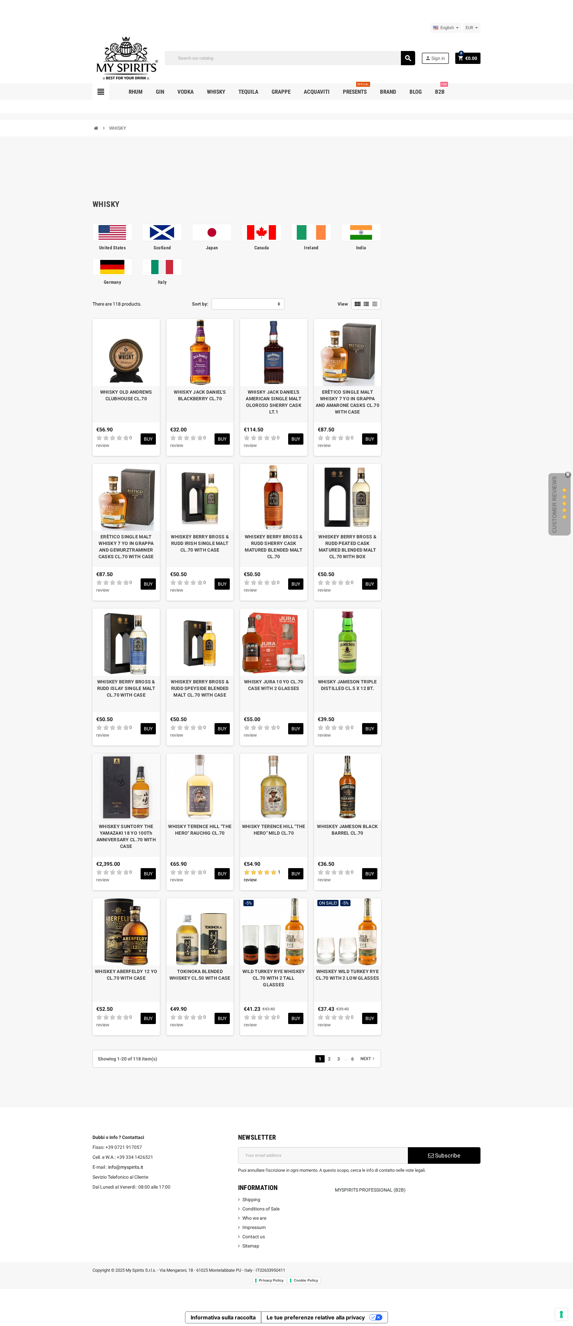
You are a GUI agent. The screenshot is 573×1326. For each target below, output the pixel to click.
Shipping (251, 1199)
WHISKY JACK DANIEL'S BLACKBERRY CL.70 (200, 395)
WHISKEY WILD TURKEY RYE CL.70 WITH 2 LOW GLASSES (347, 975)
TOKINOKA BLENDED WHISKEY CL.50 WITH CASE (199, 975)
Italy (162, 282)
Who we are (254, 1218)
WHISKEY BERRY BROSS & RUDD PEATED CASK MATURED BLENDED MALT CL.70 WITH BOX (347, 546)
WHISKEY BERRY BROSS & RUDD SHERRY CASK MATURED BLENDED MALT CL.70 (274, 546)
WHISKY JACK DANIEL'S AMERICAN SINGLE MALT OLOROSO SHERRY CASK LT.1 (273, 402)
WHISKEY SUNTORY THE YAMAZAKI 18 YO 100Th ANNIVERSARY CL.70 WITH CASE (126, 836)
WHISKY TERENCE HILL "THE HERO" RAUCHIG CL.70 (199, 830)
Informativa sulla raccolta (223, 1317)
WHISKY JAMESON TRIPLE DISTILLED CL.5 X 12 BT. (347, 685)
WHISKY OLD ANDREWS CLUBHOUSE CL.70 (126, 395)
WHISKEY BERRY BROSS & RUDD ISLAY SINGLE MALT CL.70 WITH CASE (126, 688)
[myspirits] (126, 57)
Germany (112, 282)
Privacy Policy (271, 1280)
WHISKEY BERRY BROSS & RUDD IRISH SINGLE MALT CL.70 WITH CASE (200, 543)
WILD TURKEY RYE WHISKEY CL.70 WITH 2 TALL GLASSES (273, 978)
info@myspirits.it (125, 1167)
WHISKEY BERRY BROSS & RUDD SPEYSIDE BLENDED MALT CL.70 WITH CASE (200, 688)
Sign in (435, 58)
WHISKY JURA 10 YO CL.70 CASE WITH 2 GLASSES (273, 685)
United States (112, 247)
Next (368, 1058)
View (343, 304)
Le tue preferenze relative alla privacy (316, 1317)
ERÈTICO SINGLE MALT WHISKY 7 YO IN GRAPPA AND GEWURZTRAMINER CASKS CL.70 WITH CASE (126, 546)
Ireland (311, 247)
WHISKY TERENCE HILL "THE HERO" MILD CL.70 (273, 830)
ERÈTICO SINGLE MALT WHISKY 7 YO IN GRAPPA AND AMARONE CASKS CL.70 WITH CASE (347, 402)
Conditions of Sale (261, 1208)
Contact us (253, 1236)
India (361, 247)
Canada (261, 247)
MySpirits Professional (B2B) (370, 1190)
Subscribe (447, 1155)
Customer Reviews (554, 504)
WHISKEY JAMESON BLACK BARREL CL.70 (347, 830)
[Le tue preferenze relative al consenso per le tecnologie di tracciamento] (561, 1314)
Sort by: (200, 304)
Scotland (162, 247)
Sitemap (250, 1246)
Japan (212, 247)
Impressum (254, 1227)
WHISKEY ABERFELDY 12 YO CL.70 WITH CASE (126, 975)
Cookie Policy (306, 1280)
